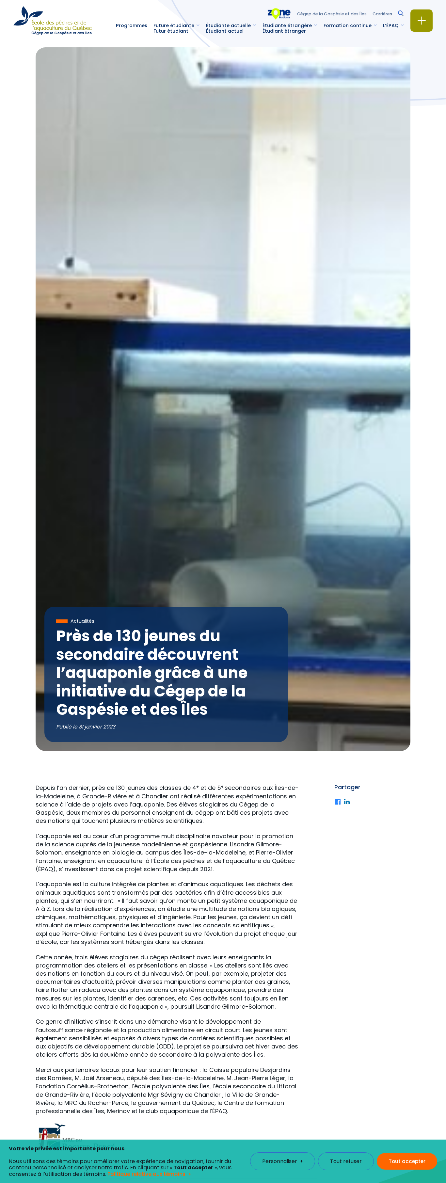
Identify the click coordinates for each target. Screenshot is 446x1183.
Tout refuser (346, 1161)
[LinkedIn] (347, 802)
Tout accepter (407, 1161)
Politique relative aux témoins (146, 1173)
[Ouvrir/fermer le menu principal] (421, 20)
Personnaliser (282, 1161)
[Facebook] (338, 802)
